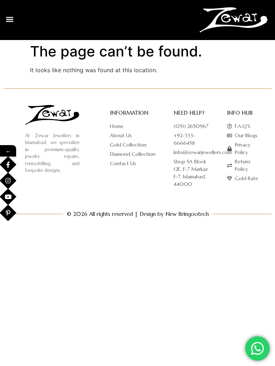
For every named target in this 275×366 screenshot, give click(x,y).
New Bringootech (187, 214)
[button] (9, 19)
